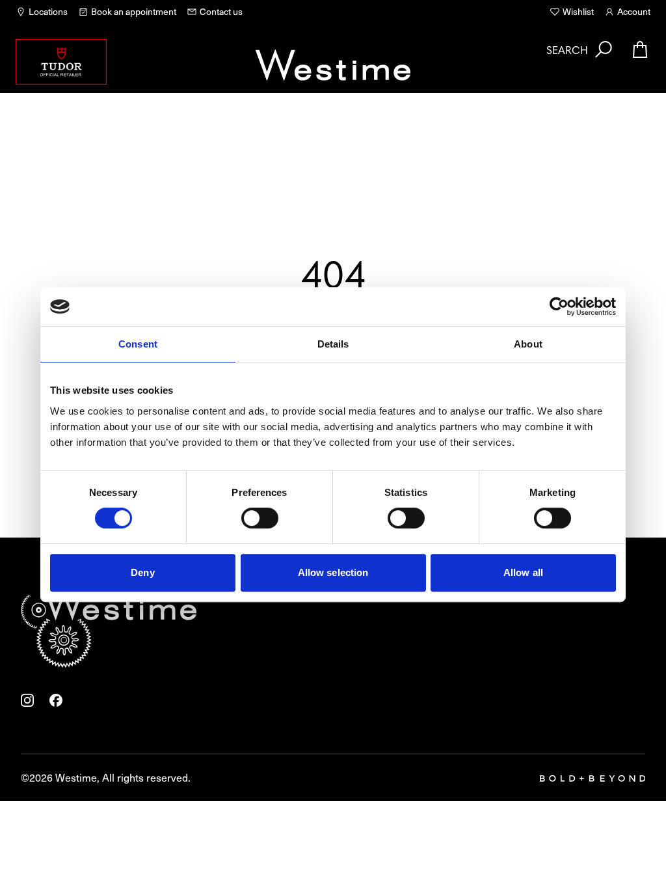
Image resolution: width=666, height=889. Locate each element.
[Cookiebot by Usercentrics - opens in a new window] (559, 306)
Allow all (523, 572)
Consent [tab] (137, 343)
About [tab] (528, 343)
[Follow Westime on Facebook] (55, 700)
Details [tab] (333, 343)
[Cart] (640, 49)
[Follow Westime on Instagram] (27, 700)
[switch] (259, 518)
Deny (142, 572)
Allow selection (333, 572)
